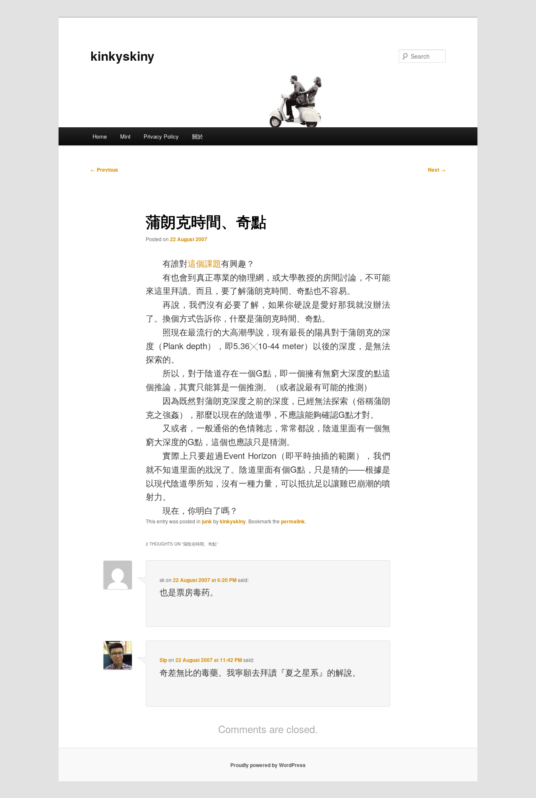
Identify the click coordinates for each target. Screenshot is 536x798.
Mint (125, 136)
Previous (104, 169)
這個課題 (204, 263)
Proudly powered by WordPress (268, 765)
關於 (197, 136)
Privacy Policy (161, 136)
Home (100, 136)
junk (207, 521)
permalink (293, 521)
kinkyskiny (122, 55)
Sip (163, 660)
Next (437, 169)
